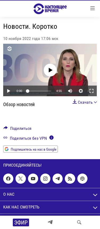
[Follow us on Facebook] (8, 179)
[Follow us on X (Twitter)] (20, 179)
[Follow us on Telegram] (58, 179)
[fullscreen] (91, 91)
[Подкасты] (82, 179)
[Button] (17, 130)
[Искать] (79, 222)
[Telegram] (50, 222)
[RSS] (70, 179)
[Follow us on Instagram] (45, 179)
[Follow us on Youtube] (33, 179)
